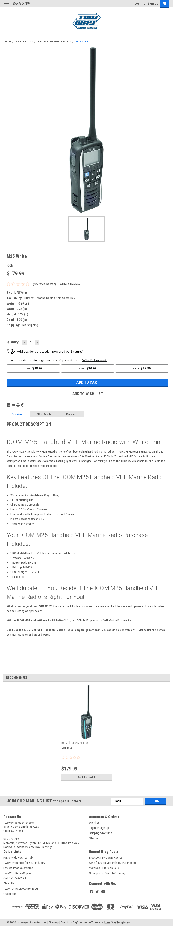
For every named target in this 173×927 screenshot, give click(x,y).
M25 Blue (67, 748)
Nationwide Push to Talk (18, 857)
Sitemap (94, 838)
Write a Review (69, 284)
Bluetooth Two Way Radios (106, 857)
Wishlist (94, 822)
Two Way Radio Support (17, 873)
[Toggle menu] (6, 6)
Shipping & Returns (100, 833)
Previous (6, 130)
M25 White (82, 41)
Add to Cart (87, 777)
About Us (9, 883)
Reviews (70, 414)
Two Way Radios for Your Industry (24, 862)
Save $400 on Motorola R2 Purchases (112, 862)
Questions (9, 893)
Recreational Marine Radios (54, 41)
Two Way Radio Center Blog (20, 888)
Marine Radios (24, 41)
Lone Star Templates (117, 922)
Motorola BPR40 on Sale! (104, 868)
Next (166, 130)
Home (7, 41)
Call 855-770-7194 (14, 878)
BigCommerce (82, 922)
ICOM (64, 743)
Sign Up (153, 3)
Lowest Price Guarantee (18, 868)
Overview (17, 414)
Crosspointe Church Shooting (107, 873)
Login (138, 3)
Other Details (43, 414)
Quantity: (13, 342)
